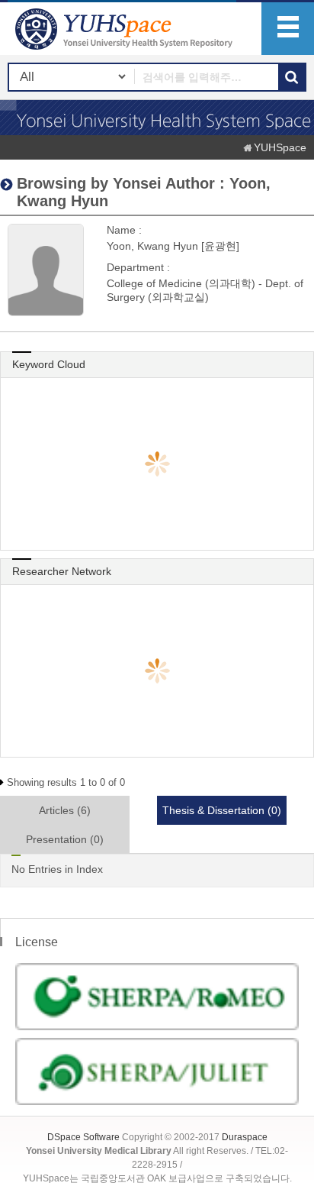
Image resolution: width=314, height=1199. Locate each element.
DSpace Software (83, 1137)
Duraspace (245, 1137)
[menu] (287, 28)
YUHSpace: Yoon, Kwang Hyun (125, 28)
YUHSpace (280, 147)
